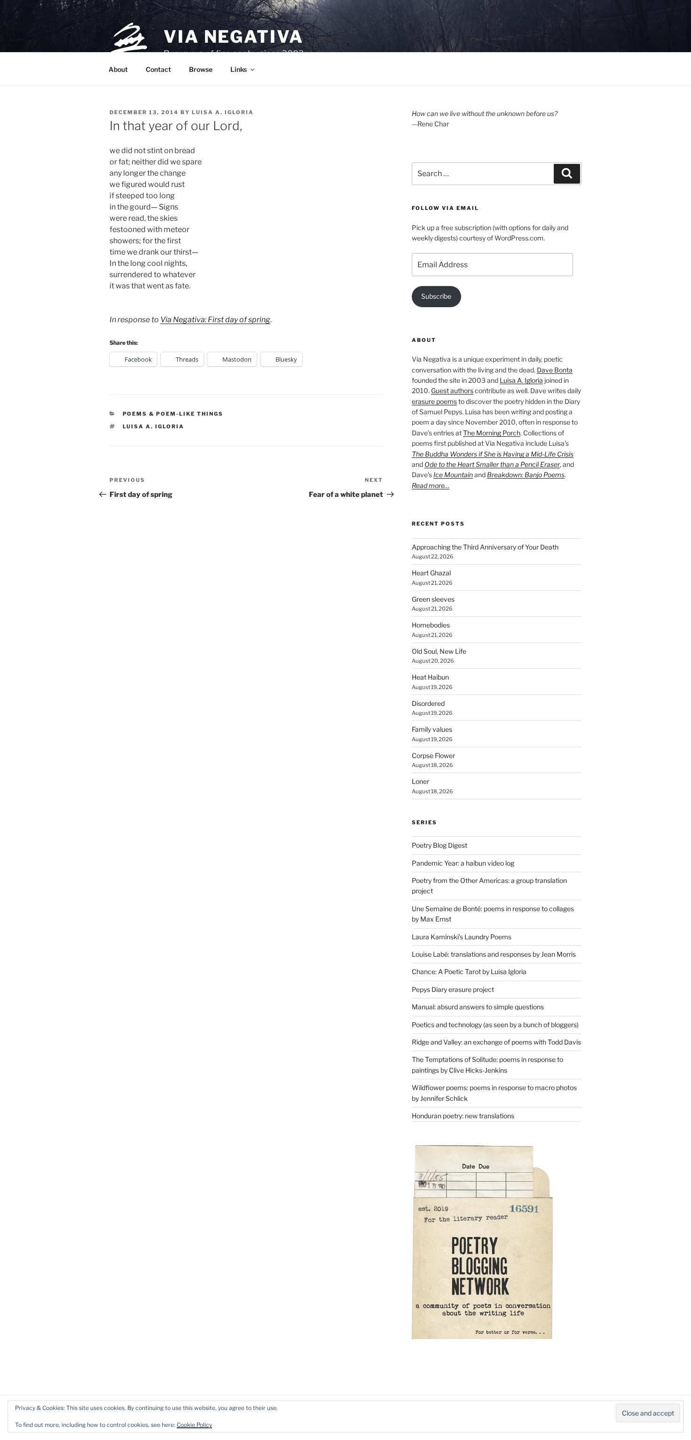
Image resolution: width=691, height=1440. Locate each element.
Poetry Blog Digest (439, 845)
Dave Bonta (555, 370)
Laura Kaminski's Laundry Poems (461, 937)
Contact (158, 69)
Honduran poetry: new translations (463, 1116)
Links (238, 69)
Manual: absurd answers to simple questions (478, 1007)
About (118, 69)
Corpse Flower (433, 755)
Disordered (428, 703)
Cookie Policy (194, 1424)
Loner (420, 781)
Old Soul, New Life (439, 651)
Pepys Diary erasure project (453, 989)
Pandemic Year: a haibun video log (463, 863)
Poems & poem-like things (173, 413)
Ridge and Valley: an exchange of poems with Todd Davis (496, 1042)
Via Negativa (234, 36)
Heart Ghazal (431, 573)
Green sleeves (433, 599)
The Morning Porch (491, 433)
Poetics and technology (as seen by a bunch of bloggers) (495, 1025)
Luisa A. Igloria (223, 112)
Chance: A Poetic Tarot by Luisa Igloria (469, 971)
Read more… (430, 485)
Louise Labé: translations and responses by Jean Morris (494, 954)
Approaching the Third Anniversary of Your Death (485, 547)
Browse (200, 69)
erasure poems (434, 401)
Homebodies (431, 625)
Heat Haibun (430, 677)
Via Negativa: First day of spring (215, 319)
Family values (432, 729)
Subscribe (436, 296)
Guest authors (452, 391)
